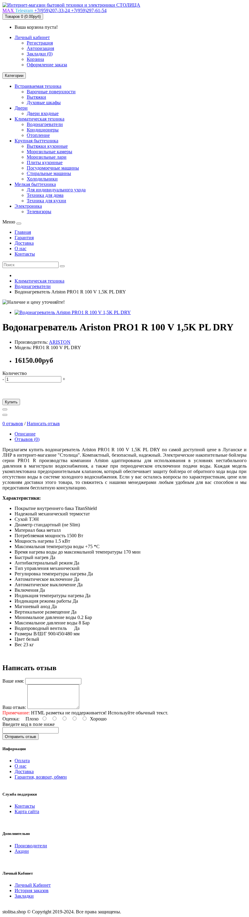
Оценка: (10, 718)
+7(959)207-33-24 (52, 10)
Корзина (35, 59)
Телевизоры (39, 211)
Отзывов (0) (27, 439)
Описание (25, 433)
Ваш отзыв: (14, 707)
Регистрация (40, 42)
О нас (20, 766)
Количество (14, 373)
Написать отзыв (43, 423)
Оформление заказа (47, 64)
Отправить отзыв (20, 736)
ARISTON (59, 342)
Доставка (24, 771)
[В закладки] (4, 409)
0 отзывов (12, 423)
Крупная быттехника (36, 140)
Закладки (24, 896)
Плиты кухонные (45, 162)
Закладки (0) (40, 53)
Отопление (38, 135)
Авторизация (40, 48)
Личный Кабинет (33, 885)
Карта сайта (27, 811)
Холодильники (42, 178)
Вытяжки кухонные (47, 146)
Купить (11, 402)
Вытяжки (36, 97)
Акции (22, 851)
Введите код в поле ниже (28, 724)
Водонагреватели (45, 124)
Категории (14, 75)
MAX (8, 10)
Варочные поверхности (51, 91)
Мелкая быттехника (35, 184)
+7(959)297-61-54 (89, 10)
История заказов (32, 890)
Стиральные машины (49, 173)
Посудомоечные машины (53, 167)
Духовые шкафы (44, 102)
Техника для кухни (46, 200)
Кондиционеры (43, 129)
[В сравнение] (4, 415)
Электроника (28, 206)
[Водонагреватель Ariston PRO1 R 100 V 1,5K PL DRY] (73, 312)
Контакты (25, 806)
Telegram (24, 10)
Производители (31, 845)
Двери (21, 108)
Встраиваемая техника (38, 86)
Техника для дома (45, 195)
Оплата (22, 760)
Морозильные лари (47, 157)
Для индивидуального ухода (56, 189)
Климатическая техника (39, 118)
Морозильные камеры (49, 151)
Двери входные (43, 113)
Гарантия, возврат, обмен (41, 777)
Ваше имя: (13, 681)
